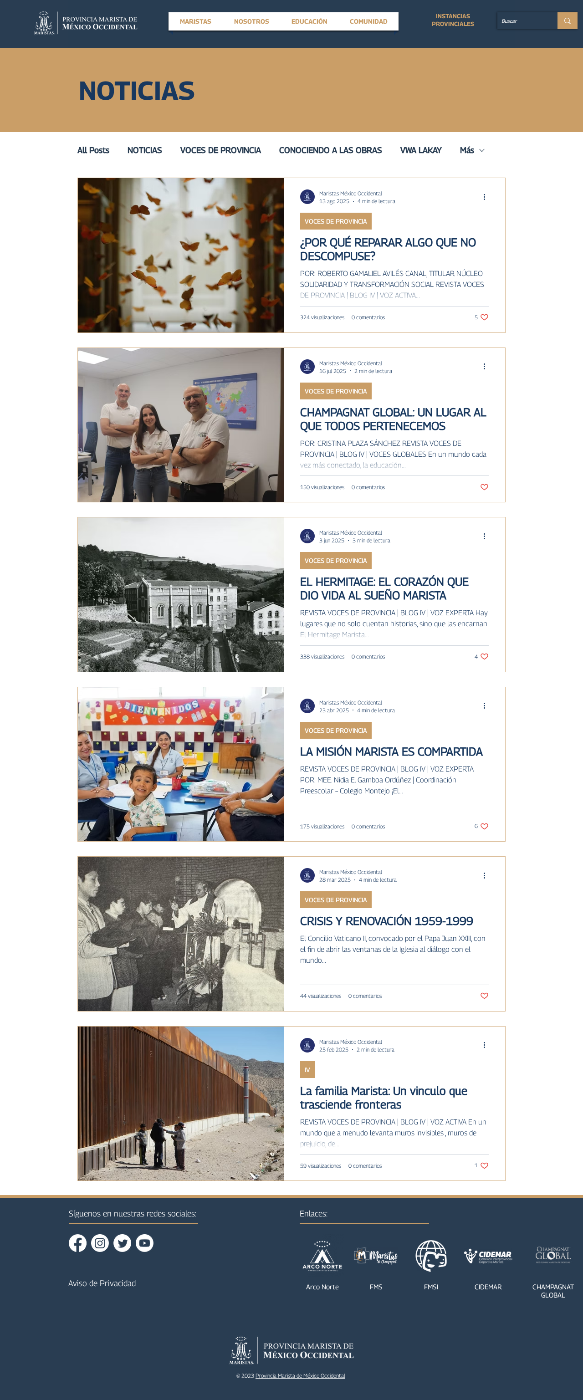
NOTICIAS (145, 150)
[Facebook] (78, 1243)
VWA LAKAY (421, 150)
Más (467, 150)
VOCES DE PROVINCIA (220, 150)
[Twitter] (122, 1243)
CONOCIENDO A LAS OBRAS (330, 150)
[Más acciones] (487, 196)
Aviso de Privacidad (102, 1283)
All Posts (93, 150)
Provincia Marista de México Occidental (300, 1375)
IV (307, 1069)
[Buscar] (567, 20)
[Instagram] (100, 1243)
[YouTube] (144, 1243)
